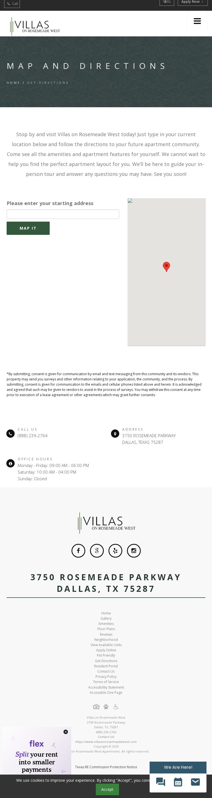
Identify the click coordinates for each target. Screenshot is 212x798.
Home (14, 82)
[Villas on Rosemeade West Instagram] (134, 551)
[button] (160, 783)
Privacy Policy (106, 676)
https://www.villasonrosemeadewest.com (106, 742)
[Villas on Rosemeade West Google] (97, 551)
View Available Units (106, 645)
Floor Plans (106, 629)
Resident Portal (106, 666)
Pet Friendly (106, 655)
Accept (107, 789)
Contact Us (106, 671)
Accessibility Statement (106, 687)
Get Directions (106, 661)
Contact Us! (106, 737)
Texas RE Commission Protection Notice (106, 767)
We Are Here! (178, 767)
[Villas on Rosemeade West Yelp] (115, 551)
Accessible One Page (106, 692)
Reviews (106, 634)
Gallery (106, 618)
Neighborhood (106, 639)
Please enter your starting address (50, 203)
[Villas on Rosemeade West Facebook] (78, 551)
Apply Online (106, 650)
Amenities (106, 623)
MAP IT (28, 228)
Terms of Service (106, 681)
